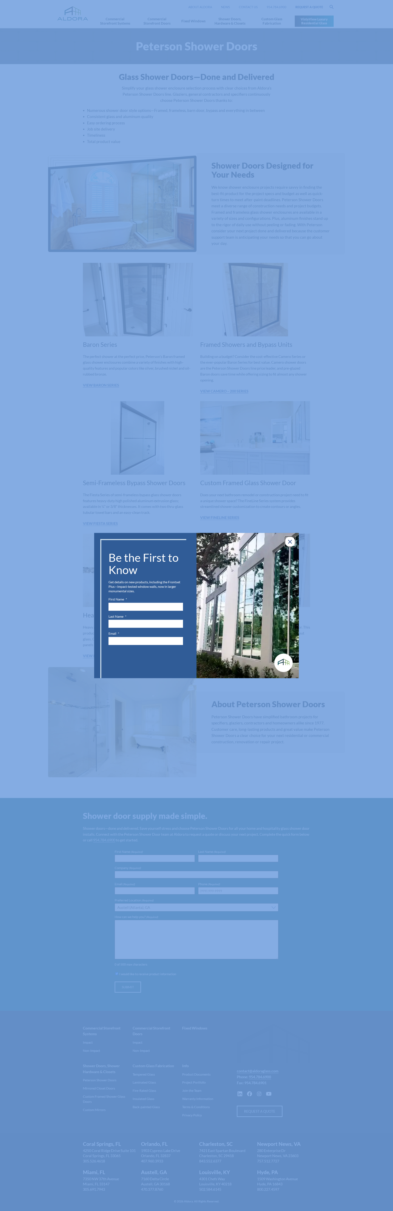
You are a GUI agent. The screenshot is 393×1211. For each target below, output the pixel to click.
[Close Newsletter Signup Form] (290, 542)
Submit (122, 657)
